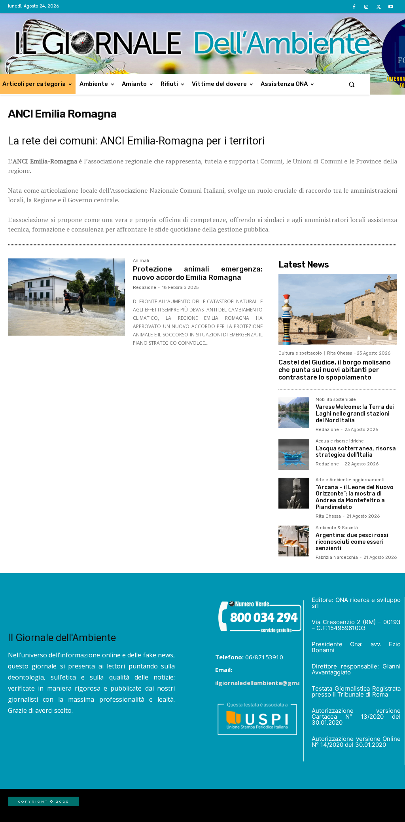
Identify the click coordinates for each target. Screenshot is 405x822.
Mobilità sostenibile (336, 399)
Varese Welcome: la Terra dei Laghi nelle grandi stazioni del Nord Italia (355, 414)
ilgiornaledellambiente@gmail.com (266, 683)
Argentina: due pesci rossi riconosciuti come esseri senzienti (352, 542)
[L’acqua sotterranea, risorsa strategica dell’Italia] (293, 454)
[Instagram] (366, 7)
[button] (352, 84)
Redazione (144, 287)
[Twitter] (379, 7)
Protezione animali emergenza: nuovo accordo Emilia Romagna (198, 273)
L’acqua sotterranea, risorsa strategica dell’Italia (356, 452)
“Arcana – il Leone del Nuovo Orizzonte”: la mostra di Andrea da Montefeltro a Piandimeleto (355, 497)
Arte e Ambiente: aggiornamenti (350, 480)
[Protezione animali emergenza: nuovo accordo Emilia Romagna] (66, 297)
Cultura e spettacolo (300, 353)
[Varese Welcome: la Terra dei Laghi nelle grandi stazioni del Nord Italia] (293, 412)
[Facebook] (354, 7)
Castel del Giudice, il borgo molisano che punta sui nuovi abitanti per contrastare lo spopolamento (334, 370)
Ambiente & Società (337, 528)
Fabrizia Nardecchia (337, 557)
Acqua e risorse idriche (340, 441)
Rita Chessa (339, 353)
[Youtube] (391, 7)
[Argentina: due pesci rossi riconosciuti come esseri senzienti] (293, 541)
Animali (141, 260)
